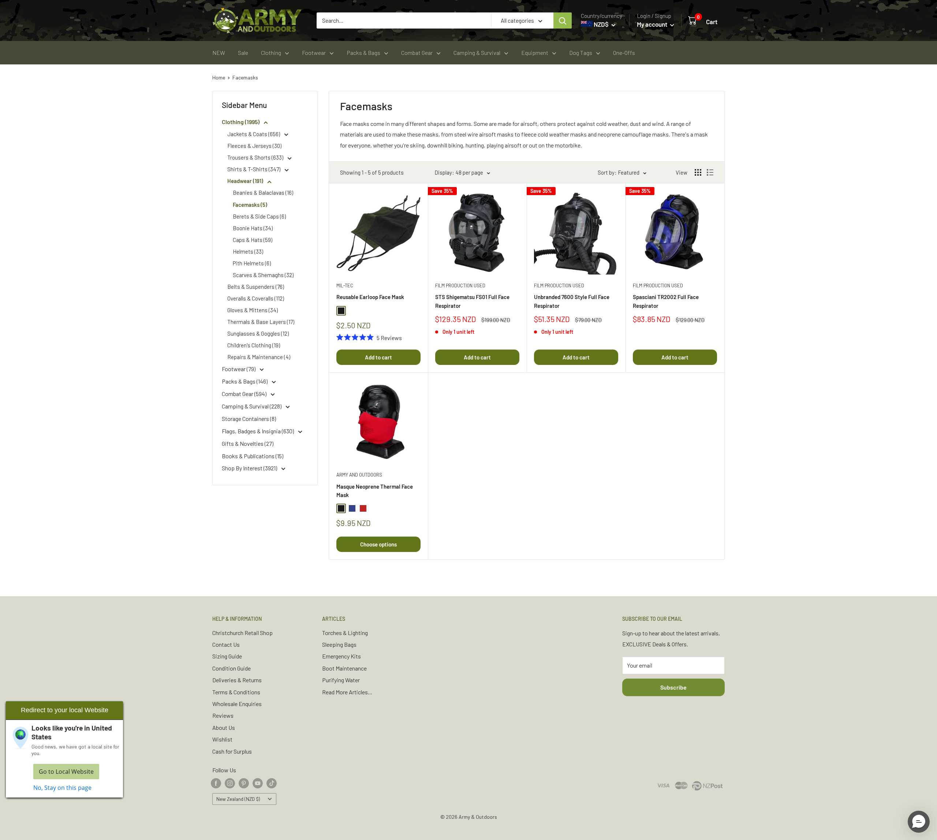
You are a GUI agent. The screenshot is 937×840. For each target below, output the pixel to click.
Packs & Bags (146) (245, 381)
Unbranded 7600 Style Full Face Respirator (571, 301)
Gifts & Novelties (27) (247, 443)
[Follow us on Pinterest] (244, 782)
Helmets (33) (248, 251)
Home (218, 77)
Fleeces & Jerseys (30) (254, 145)
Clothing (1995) (241, 121)
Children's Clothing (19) (253, 345)
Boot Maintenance (344, 668)
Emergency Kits (341, 656)
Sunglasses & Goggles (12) (258, 333)
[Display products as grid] (698, 172)
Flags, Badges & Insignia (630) (258, 431)
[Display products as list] (710, 172)
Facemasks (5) (250, 204)
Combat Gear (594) (245, 393)
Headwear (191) (245, 181)
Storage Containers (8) (249, 418)
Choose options (378, 544)
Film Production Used (460, 285)
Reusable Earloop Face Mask (370, 297)
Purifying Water (341, 679)
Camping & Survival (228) (252, 406)
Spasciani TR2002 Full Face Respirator (666, 301)
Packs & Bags (363, 52)
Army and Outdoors (359, 475)
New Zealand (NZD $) (238, 799)
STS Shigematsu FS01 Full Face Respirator (472, 301)
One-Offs (624, 52)
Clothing (271, 52)
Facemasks (245, 77)
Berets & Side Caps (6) (259, 216)
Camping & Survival (476, 52)
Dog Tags (580, 52)
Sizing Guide (227, 656)
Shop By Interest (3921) (250, 467)
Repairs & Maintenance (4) (258, 357)
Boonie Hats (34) (253, 228)
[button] (919, 822)
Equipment (534, 52)
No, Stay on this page (62, 788)
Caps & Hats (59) (252, 239)
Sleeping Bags (339, 644)
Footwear (314, 52)
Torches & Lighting (345, 632)
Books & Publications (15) (252, 455)
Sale (243, 52)
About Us (223, 727)
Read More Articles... (347, 691)
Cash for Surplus (232, 751)
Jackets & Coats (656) (254, 134)
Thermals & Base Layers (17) (260, 321)
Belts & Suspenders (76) (255, 286)
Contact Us (226, 644)
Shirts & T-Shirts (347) (254, 169)
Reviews (223, 715)
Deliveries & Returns (237, 679)
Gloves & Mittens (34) (252, 310)
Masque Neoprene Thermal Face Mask (374, 490)
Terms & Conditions (236, 691)
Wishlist (222, 739)
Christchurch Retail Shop (242, 632)
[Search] (562, 20)
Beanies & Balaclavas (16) (263, 192)
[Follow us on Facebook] (216, 782)
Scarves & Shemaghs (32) (263, 275)
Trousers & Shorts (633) (255, 157)
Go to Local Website (66, 772)
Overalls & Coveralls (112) (255, 298)
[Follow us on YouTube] (258, 782)
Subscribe (673, 687)
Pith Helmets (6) (252, 263)
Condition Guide (231, 668)
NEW (218, 52)
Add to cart (378, 357)
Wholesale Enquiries (237, 703)
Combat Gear (417, 52)
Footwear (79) (239, 368)
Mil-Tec (344, 285)
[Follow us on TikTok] (271, 782)
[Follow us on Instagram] (230, 782)
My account (652, 24)
